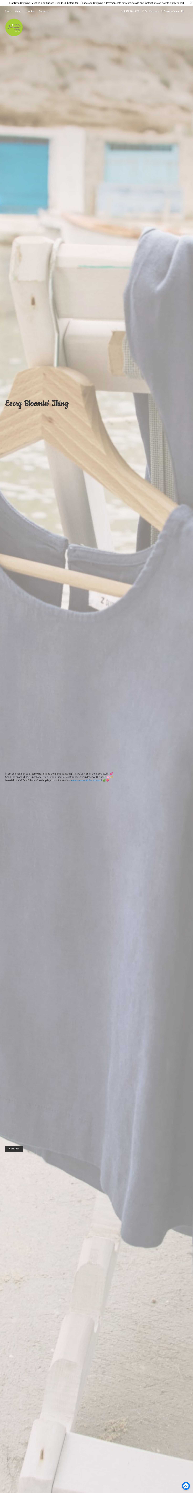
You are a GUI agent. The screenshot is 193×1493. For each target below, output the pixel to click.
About (18, 11)
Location (30, 11)
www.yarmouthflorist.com (86, 780)
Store (8, 11)
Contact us (44, 11)
